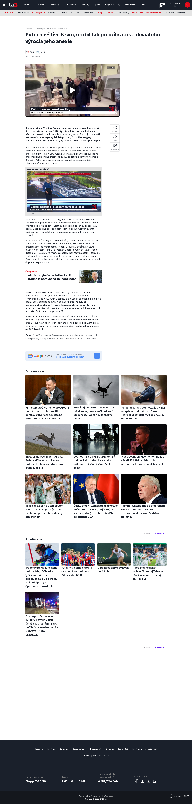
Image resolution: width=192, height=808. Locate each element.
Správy (28, 28)
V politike (52, 13)
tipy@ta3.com (35, 781)
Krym (93, 339)
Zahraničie (56, 5)
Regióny (85, 5)
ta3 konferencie (153, 13)
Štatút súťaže (79, 749)
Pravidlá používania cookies (96, 755)
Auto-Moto (130, 5)
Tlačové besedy (112, 5)
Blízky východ (38, 13)
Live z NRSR (23, 13)
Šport (97, 5)
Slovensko (41, 5)
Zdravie (143, 5)
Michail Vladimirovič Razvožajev (47, 335)
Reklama (63, 749)
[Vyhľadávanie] (187, 5)
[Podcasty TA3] (161, 5)
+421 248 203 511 (73, 781)
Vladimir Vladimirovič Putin (69, 339)
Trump (99, 13)
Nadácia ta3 (95, 749)
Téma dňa (88, 13)
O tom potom (66, 13)
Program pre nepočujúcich (144, 749)
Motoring (181, 13)
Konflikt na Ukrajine (57, 28)
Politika (27, 5)
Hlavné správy (123, 13)
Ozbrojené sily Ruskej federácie (40, 339)
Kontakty (109, 749)
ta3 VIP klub (137, 13)
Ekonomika (71, 5)
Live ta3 (11, 13)
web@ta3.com (108, 781)
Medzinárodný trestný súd (84, 335)
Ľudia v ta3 (123, 749)
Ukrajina (109, 13)
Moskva (86, 339)
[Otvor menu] (4, 5)
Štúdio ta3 (169, 13)
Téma (78, 13)
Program (51, 749)
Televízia (39, 749)
